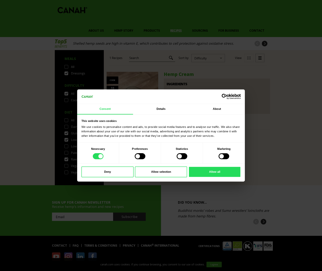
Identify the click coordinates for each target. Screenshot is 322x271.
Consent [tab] (105, 108)
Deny (107, 171)
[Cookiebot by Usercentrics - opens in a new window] (224, 96)
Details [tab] (161, 108)
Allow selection (161, 171)
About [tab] (217, 108)
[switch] (140, 156)
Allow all (214, 171)
